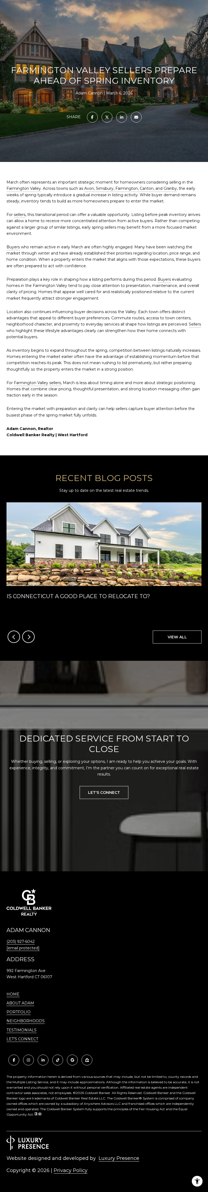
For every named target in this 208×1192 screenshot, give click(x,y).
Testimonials (21, 1030)
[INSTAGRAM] (28, 1060)
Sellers (195, 324)
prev (14, 637)
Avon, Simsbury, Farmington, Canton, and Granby (130, 188)
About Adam (20, 1003)
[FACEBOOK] (13, 1060)
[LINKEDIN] (43, 1060)
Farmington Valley (23, 188)
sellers (19, 214)
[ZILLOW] (87, 1060)
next (28, 637)
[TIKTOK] (57, 1060)
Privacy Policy (70, 1170)
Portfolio (18, 1012)
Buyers (13, 247)
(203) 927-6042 (20, 941)
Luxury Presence (119, 1158)
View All (177, 637)
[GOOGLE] (72, 1060)
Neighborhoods (25, 1020)
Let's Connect (22, 1039)
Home (13, 994)
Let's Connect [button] (104, 792)
